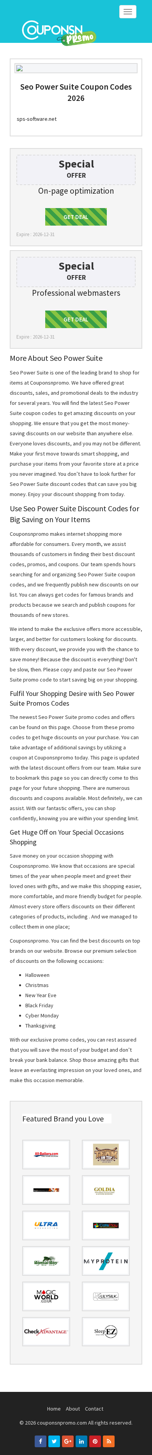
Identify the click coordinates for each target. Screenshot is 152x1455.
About (73, 1408)
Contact (94, 1408)
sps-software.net (37, 118)
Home (54, 1408)
